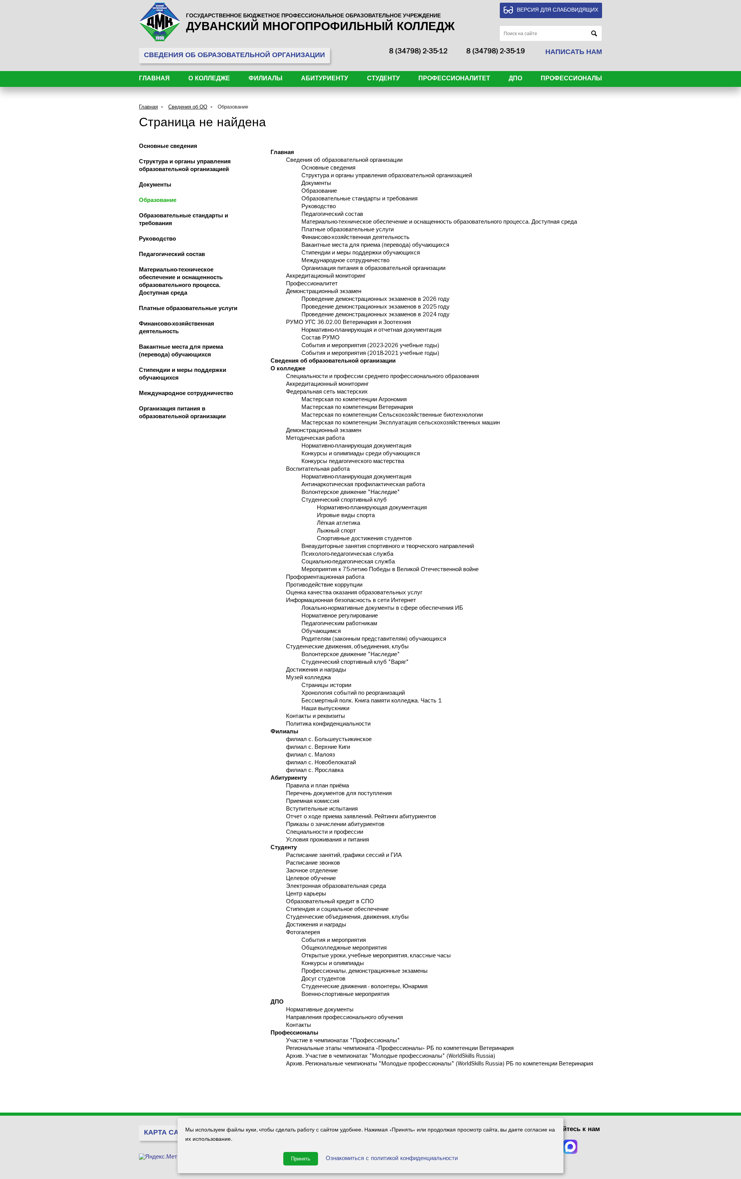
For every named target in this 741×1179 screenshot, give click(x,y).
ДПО (515, 79)
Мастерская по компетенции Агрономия (354, 400)
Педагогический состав (172, 255)
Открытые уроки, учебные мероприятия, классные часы (376, 956)
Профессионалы (571, 79)
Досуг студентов (323, 979)
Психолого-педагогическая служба (347, 555)
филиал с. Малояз (310, 755)
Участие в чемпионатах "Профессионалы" (343, 1041)
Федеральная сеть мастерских (327, 392)
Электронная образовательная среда (336, 887)
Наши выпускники (325, 709)
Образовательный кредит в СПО (330, 902)
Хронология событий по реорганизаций (353, 694)
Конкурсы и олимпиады (332, 964)
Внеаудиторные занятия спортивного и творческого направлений (387, 547)
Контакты (298, 1026)
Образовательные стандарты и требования (359, 199)
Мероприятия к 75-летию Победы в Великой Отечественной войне (390, 570)
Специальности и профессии (324, 833)
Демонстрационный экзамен (323, 292)
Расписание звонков (313, 864)
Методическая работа (315, 439)
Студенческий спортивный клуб (344, 501)
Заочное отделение (312, 871)
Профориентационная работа (325, 578)
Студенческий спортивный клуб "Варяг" (355, 663)
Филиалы (266, 79)
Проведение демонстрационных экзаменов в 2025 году (375, 307)
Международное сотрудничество (186, 394)
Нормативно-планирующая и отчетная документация (371, 331)
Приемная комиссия (312, 802)
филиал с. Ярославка (314, 771)
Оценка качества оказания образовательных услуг (354, 593)
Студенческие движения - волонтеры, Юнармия (364, 987)
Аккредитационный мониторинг (327, 385)
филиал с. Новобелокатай (321, 763)
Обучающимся (321, 632)
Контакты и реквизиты (315, 717)
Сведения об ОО (187, 107)
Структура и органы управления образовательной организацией (386, 176)
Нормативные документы (320, 1010)
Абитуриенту (324, 79)
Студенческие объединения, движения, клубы (347, 918)
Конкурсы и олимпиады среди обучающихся (360, 454)
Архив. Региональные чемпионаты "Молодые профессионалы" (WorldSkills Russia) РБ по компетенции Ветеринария (439, 1064)
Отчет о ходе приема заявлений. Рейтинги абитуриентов (361, 817)
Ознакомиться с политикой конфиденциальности (392, 1159)
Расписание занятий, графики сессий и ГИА (344, 856)
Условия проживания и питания (327, 840)
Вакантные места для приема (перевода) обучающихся (375, 246)
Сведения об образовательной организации (344, 161)
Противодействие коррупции (324, 586)
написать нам (573, 52)
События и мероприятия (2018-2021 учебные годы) (370, 354)
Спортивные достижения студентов (364, 539)
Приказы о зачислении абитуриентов (335, 825)
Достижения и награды (316, 670)
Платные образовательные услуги (188, 309)
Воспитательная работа (318, 470)
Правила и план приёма (317, 786)
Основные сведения (168, 147)
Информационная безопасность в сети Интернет (351, 601)
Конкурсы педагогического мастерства (352, 462)
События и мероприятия (333, 941)
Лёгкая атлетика (338, 524)
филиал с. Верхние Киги (318, 748)
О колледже (209, 79)
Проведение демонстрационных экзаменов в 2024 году (375, 315)
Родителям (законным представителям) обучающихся (373, 640)
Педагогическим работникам (339, 624)
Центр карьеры (306, 894)
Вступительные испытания (322, 810)
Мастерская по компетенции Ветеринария (357, 408)
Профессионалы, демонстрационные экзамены (364, 972)
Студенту (383, 79)
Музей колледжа (308, 678)
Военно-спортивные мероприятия (345, 995)
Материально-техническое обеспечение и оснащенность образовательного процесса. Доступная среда (439, 223)
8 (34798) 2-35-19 (495, 52)
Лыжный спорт (336, 531)
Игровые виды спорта (346, 516)
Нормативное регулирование (339, 616)
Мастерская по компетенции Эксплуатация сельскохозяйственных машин (400, 423)
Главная (154, 79)
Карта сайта (168, 1133)
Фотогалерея (303, 933)
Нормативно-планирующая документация (356, 447)
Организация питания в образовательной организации (373, 269)
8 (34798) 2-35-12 (418, 52)
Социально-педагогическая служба (348, 562)
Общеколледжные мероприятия (344, 949)
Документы (155, 185)
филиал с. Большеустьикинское (329, 740)
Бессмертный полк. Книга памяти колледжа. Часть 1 (371, 701)
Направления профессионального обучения (344, 1018)
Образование (233, 107)
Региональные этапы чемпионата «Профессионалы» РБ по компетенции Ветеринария (400, 1049)
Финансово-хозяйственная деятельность (355, 238)
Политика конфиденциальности (328, 725)
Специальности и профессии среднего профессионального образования (382, 377)
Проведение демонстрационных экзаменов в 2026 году (375, 300)
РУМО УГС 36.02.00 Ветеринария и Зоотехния (348, 323)
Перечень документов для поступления (339, 794)
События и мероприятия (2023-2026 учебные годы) (370, 346)
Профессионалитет (454, 79)
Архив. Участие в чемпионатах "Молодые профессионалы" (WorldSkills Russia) (390, 1057)
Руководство (157, 240)
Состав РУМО (320, 338)
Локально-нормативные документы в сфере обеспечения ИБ (382, 609)
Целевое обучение (311, 879)
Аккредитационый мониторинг (325, 277)
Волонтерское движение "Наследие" (350, 493)
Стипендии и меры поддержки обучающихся (360, 253)
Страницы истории (326, 686)
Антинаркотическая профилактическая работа (363, 485)
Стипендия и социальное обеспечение (337, 910)
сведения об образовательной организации (234, 56)
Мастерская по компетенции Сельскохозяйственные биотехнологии (392, 416)
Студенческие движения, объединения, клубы (347, 647)
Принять (300, 1159)
